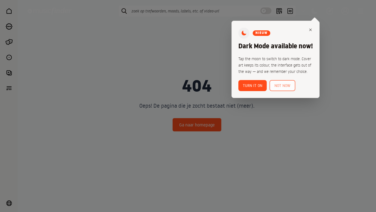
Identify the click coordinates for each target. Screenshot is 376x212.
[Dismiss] (310, 29)
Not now (282, 85)
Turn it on (252, 85)
